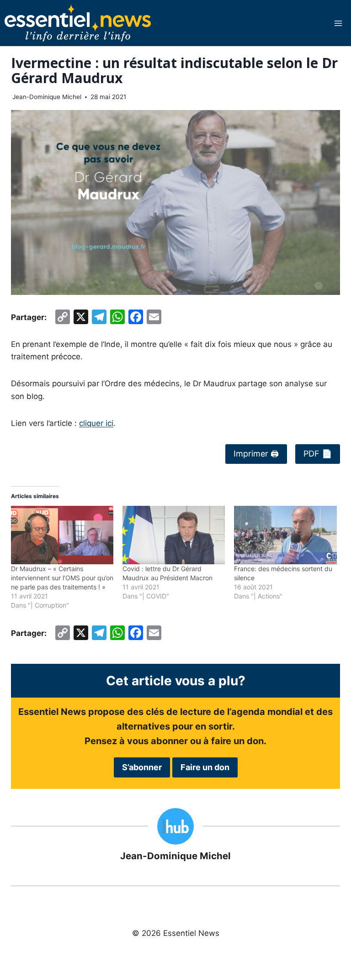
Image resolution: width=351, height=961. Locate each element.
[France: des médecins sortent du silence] (285, 535)
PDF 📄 (317, 453)
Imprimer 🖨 (256, 453)
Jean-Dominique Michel (46, 96)
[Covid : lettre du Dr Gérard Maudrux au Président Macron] (173, 535)
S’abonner (142, 767)
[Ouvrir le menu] (338, 23)
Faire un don (205, 767)
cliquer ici (96, 423)
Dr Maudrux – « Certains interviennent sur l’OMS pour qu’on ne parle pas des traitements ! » (62, 578)
